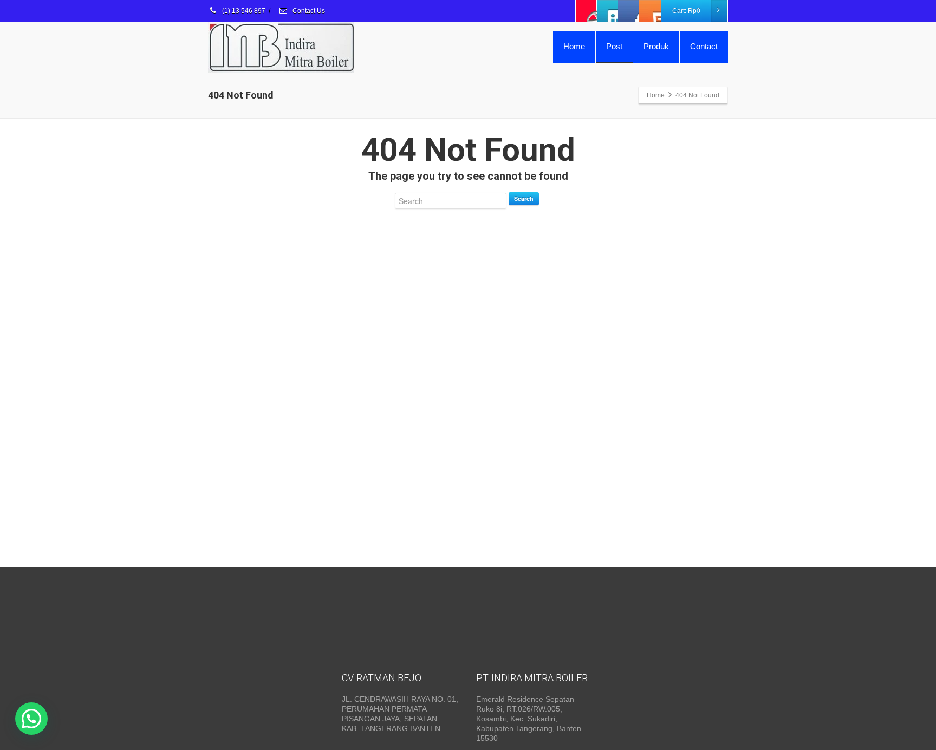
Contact (704, 46)
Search (524, 198)
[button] (31, 718)
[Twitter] (608, 11)
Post (614, 46)
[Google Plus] (629, 11)
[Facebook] (586, 11)
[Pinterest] (650, 11)
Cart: (686, 11)
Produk (656, 46)
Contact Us (308, 11)
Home (574, 46)
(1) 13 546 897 (242, 11)
